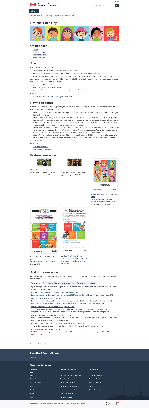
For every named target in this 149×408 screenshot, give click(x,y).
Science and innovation (96, 375)
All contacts (33, 369)
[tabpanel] (74, 311)
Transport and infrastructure (68, 390)
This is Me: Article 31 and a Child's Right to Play (83, 318)
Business (32, 386)
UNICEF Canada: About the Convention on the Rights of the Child (54, 292)
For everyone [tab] (35, 283)
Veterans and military (95, 382)
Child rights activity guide (42, 149)
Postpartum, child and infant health (64, 16)
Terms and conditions (72, 403)
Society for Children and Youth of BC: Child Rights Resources (52, 307)
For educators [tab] (48, 283)
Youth (91, 386)
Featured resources (40, 55)
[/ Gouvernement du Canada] (44, 4)
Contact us (33, 357)
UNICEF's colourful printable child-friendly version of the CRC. (91, 295)
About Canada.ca (59, 403)
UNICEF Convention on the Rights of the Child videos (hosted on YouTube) (57, 323)
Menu (33, 11)
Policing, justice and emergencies (69, 386)
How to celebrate (39, 52)
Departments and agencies (68, 369)
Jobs (31, 375)
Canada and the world (66, 393)
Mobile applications (45, 403)
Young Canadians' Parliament (93, 303)
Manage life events (94, 390)
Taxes (32, 397)
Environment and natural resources (70, 375)
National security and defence (68, 379)
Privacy (83, 403)
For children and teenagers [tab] (65, 283)
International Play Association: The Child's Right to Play (51, 315)
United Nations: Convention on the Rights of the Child (52, 97)
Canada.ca (33, 16)
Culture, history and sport (67, 382)
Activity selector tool (40, 147)
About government (94, 369)
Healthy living (48, 16)
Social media (34, 403)
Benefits (32, 390)
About (35, 50)
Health (40, 16)
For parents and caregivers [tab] (86, 283)
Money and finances (66, 397)
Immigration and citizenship (38, 379)
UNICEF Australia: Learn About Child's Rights (47, 329)
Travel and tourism (35, 382)
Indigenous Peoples (95, 379)
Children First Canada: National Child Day (46, 298)
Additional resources (40, 57)
